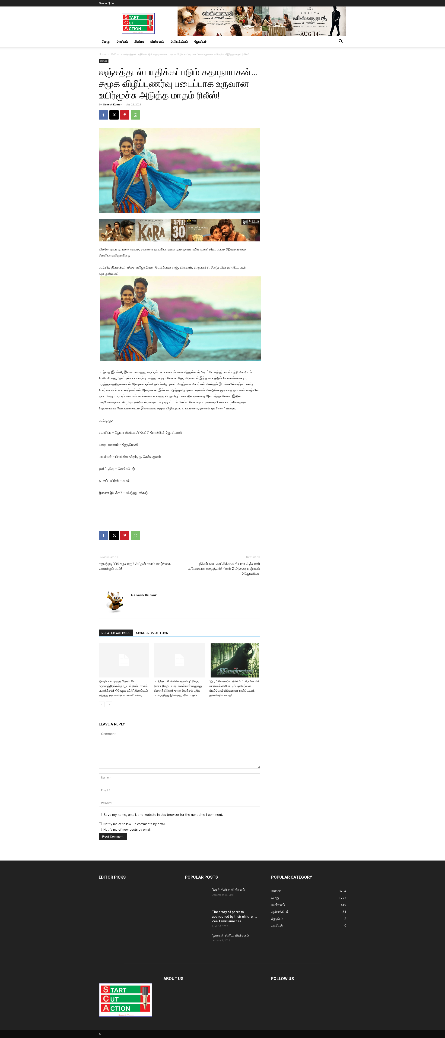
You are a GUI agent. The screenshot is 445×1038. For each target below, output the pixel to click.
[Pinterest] (124, 115)
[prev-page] (102, 704)
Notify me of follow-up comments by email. (134, 824)
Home (103, 54)
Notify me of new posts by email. (127, 829)
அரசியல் (122, 41)
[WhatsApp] (135, 115)
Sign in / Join (106, 3)
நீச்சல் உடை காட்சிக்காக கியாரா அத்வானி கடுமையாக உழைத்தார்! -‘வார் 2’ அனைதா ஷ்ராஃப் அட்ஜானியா (224, 569)
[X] (114, 115)
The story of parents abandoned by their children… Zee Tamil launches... (234, 916)
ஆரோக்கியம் (179, 41)
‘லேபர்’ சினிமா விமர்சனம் (228, 890)
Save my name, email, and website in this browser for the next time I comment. (163, 814)
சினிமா (139, 41)
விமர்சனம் (157, 41)
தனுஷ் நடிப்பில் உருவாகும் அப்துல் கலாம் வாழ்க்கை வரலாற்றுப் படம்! (135, 566)
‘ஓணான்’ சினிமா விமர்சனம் (230, 935)
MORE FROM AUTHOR (152, 633)
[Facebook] (103, 115)
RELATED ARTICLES (116, 633)
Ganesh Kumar (112, 104)
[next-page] (109, 704)
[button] (340, 42)
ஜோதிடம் (200, 41)
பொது (106, 41)
